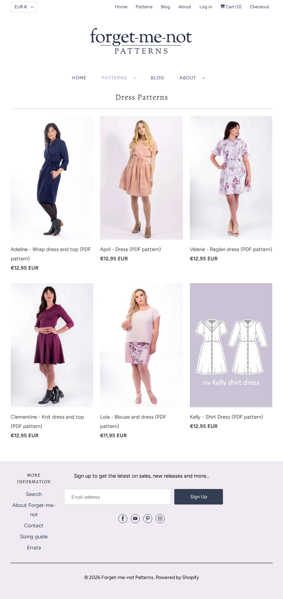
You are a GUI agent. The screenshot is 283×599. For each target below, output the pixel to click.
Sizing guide (34, 536)
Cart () (233, 6)
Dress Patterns (141, 97)
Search (34, 494)
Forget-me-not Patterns (127, 577)
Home (121, 6)
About (184, 6)
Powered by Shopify (177, 577)
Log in (205, 6)
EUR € (20, 6)
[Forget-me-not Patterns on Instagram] (160, 518)
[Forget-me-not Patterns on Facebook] (122, 518)
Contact (33, 525)
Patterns (144, 6)
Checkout (259, 6)
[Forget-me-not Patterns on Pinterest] (147, 518)
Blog (165, 6)
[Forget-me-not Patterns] (142, 43)
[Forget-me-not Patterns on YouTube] (135, 518)
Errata (34, 548)
